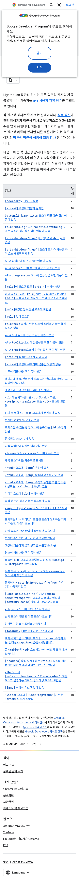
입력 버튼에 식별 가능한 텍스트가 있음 (27, 501)
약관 (6, 862)
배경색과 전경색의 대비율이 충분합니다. (28, 390)
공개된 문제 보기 (13, 771)
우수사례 (8, 795)
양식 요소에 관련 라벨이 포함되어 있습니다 (30, 531)
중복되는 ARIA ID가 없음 (19, 438)
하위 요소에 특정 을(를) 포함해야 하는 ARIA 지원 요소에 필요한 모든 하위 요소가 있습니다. (36, 298)
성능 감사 (64, 115)
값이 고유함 (21, 201)
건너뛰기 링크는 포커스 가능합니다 (25, 624)
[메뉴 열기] (6, 5)
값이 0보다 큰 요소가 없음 (29, 631)
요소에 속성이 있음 (27, 468)
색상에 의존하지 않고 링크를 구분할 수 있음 (30, 545)
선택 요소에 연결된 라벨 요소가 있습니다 (29, 616)
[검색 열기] (51, 4)
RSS (5, 845)
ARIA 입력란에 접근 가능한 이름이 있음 (28, 261)
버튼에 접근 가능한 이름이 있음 (23, 371)
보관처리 (8, 802)
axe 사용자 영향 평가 (47, 101)
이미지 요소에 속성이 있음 (25, 493)
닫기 (39, 53)
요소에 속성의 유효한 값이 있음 (34, 475)
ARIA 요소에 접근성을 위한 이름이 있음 (32, 268)
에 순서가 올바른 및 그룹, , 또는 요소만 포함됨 (35, 401)
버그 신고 (8, 765)
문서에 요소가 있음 (22, 420)
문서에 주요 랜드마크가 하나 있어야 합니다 (30, 538)
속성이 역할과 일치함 (24, 208)
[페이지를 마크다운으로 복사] (10, 80)
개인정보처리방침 (22, 862)
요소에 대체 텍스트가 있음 (27, 609)
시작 (39, 68)
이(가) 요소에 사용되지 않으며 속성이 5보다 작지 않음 (32, 598)
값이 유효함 (17, 316)
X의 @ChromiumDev (16, 826)
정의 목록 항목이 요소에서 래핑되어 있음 (32, 413)
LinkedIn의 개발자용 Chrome (21, 839)
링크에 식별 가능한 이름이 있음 (23, 552)
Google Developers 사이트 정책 (43, 731)
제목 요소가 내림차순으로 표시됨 (24, 460)
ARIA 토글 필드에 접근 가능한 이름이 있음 (29, 335)
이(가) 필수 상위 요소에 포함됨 (28, 309)
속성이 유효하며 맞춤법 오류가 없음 (33, 364)
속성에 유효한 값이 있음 (26, 357)
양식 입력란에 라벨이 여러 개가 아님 (26, 446)
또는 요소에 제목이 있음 (32, 453)
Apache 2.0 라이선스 (35, 727)
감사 (34, 138)
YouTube (8, 832)
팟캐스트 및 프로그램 (15, 808)
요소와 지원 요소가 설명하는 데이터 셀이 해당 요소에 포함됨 (36, 676)
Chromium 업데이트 (15, 789)
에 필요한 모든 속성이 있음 (33, 287)
